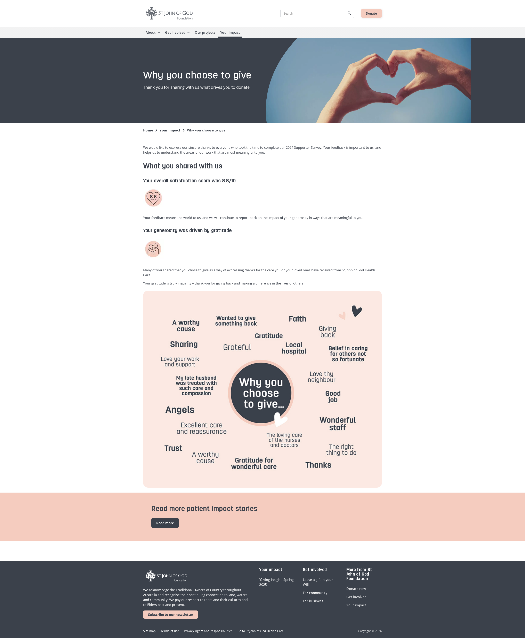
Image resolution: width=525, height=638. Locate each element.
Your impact (230, 32)
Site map (149, 631)
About (151, 32)
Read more (165, 523)
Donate (371, 13)
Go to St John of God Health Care (260, 631)
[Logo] (169, 13)
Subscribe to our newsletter (170, 614)
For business (313, 601)
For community (315, 593)
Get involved (175, 32)
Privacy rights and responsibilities (208, 631)
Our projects (205, 32)
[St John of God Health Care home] (166, 576)
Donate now (356, 588)
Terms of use (170, 631)
